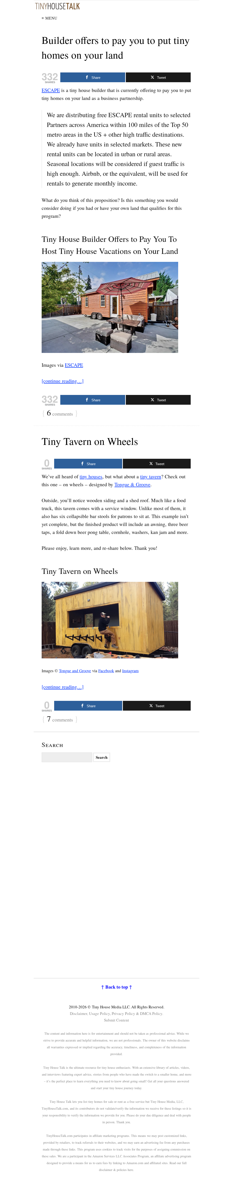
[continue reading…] (63, 380)
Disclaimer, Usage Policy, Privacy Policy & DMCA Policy (116, 1013)
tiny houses (91, 476)
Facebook (106, 670)
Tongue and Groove (75, 670)
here (130, 1170)
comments (60, 413)
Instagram (130, 670)
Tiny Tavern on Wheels (90, 441)
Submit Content (116, 1020)
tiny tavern (150, 476)
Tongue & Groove (132, 484)
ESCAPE (51, 90)
